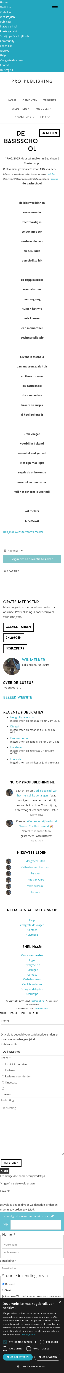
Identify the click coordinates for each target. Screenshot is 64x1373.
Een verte (16, 759)
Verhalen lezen (32, 979)
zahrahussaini (35, 886)
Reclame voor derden (18, 1076)
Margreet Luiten (35, 861)
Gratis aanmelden (32, 955)
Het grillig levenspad (22, 717)
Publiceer (5, 21)
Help (3, 55)
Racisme (10, 1070)
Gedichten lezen (32, 984)
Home (3, 2)
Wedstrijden (7, 17)
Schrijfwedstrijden (32, 989)
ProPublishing (37, 1000)
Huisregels (6, 70)
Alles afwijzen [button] (48, 1357)
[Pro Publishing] (32, 81)
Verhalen (5, 12)
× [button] (60, 1302)
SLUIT (4, 1171)
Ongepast (11, 1082)
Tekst (8, 1290)
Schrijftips (32, 994)
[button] (32, 1366)
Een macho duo (19, 738)
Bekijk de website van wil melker (23, 532)
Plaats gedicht (8, 31)
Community (7, 41)
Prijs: (6, 1224)
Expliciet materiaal (16, 1064)
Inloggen (32, 960)
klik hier (52, 174)
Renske (35, 873)
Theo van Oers (35, 879)
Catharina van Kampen (35, 867)
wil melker (33, 660)
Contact (4, 65)
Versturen (11, 1163)
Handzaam (16, 747)
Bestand (10, 1284)
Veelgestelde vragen (12, 60)
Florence (35, 892)
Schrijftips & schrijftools (14, 36)
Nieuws (4, 50)
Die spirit (15, 726)
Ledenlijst (6, 45)
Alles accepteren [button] (18, 1357)
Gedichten (6, 7)
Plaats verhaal (8, 26)
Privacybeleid (32, 965)
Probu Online (41, 1008)
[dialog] (32, 1335)
